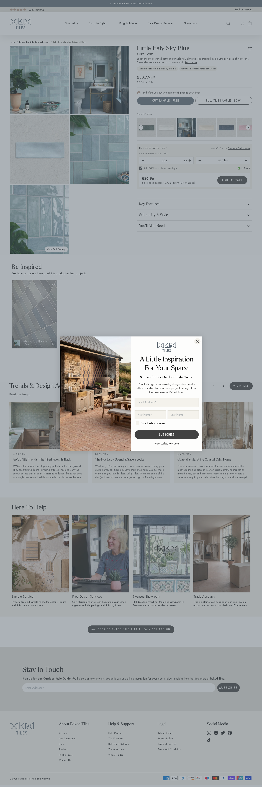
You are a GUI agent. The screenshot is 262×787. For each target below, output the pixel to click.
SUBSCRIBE (166, 434)
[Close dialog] (197, 341)
